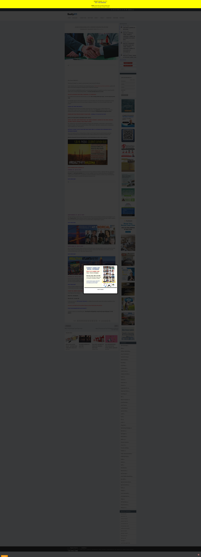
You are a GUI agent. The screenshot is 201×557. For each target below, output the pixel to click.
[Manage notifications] (198, 555)
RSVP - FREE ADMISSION (100, 2)
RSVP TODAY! (100, 289)
